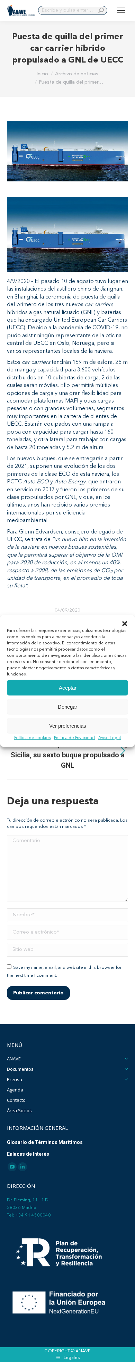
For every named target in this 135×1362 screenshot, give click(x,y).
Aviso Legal (109, 738)
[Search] (101, 10)
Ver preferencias (67, 725)
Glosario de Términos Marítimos (45, 1142)
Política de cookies (32, 738)
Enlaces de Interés (28, 1154)
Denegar (67, 706)
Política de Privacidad (74, 738)
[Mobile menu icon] (121, 10)
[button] (124, 623)
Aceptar (67, 687)
